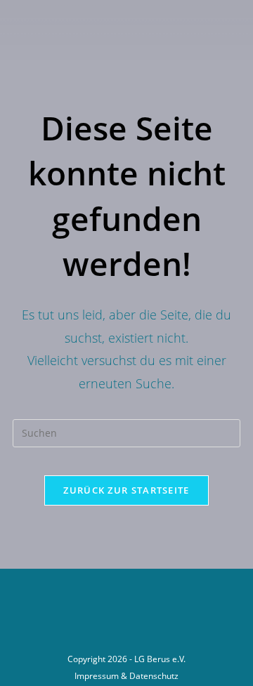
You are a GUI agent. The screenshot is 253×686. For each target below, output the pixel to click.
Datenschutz (154, 676)
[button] (110, 41)
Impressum (96, 676)
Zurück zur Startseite (126, 490)
